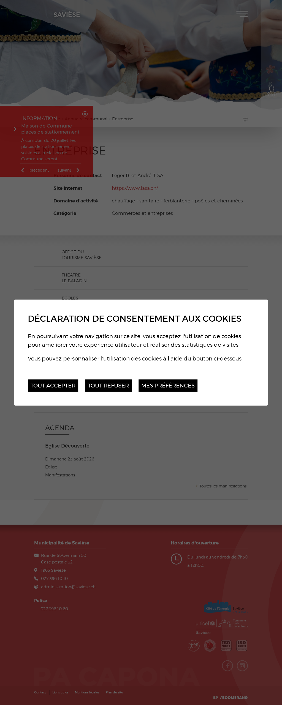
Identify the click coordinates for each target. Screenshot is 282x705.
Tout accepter (53, 385)
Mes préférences (168, 385)
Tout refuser (108, 385)
